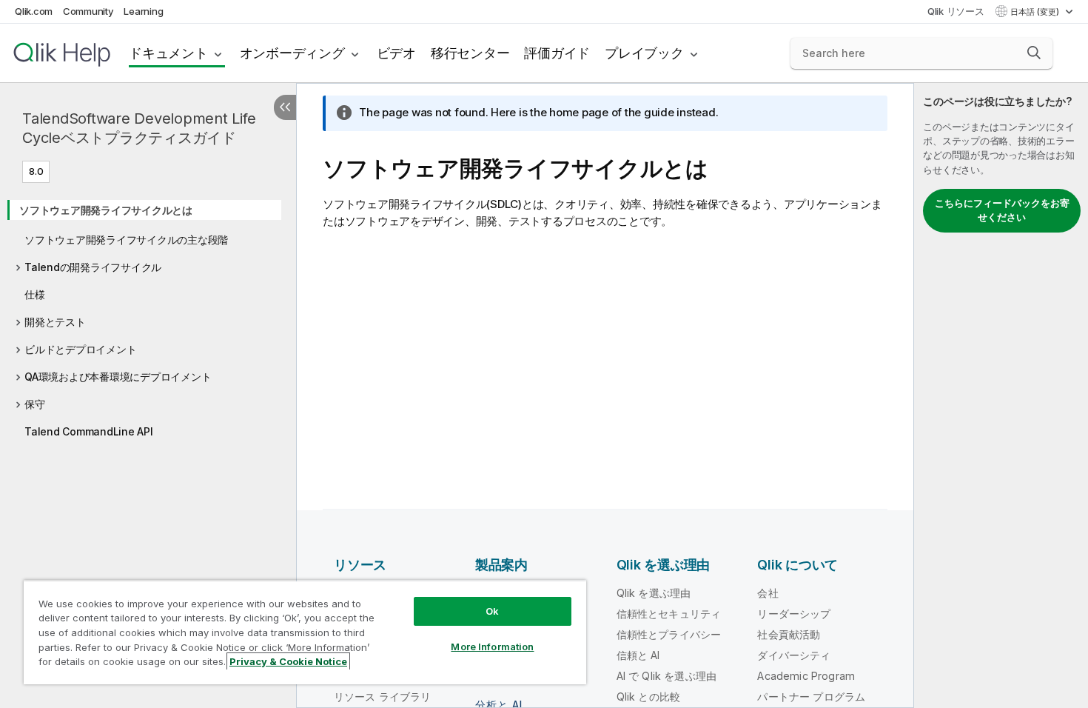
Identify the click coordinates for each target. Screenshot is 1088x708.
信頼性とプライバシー (669, 634)
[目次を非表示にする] (285, 107)
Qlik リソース (955, 11)
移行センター (470, 53)
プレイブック (644, 53)
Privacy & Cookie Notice (288, 661)
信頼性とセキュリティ (669, 613)
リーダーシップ (793, 613)
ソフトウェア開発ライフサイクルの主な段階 (126, 239)
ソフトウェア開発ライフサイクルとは (105, 210)
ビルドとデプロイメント (80, 349)
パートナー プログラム (811, 696)
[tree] (148, 316)
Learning (143, 11)
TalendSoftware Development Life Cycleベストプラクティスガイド (138, 128)
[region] (305, 632)
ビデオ (396, 53)
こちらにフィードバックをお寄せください (1002, 210)
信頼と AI (638, 655)
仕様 (34, 294)
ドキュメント (168, 53)
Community (88, 11)
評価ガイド (557, 53)
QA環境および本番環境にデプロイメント (117, 376)
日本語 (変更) (1035, 12)
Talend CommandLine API (88, 431)
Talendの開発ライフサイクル (92, 267)
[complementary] (1001, 395)
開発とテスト (55, 321)
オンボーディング (292, 53)
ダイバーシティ (793, 655)
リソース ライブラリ (382, 696)
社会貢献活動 (788, 634)
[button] (1034, 52)
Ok (492, 611)
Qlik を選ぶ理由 (654, 593)
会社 (767, 593)
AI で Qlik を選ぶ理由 (666, 675)
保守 (34, 404)
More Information (492, 646)
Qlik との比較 (648, 696)
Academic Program (806, 675)
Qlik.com (34, 11)
